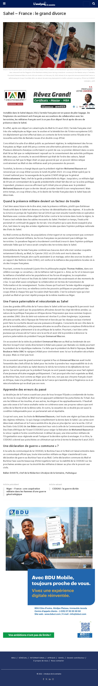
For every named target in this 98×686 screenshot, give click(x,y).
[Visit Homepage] (44, 3)
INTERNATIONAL (37, 658)
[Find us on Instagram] (53, 679)
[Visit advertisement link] (49, 97)
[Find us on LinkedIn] (50, 679)
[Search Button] (93, 4)
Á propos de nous (40, 661)
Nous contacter (57, 661)
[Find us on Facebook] (43, 679)
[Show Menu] (4, 4)
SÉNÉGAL (23, 658)
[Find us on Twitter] (46, 679)
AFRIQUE (51, 658)
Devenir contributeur (76, 658)
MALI (13, 658)
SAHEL (61, 658)
